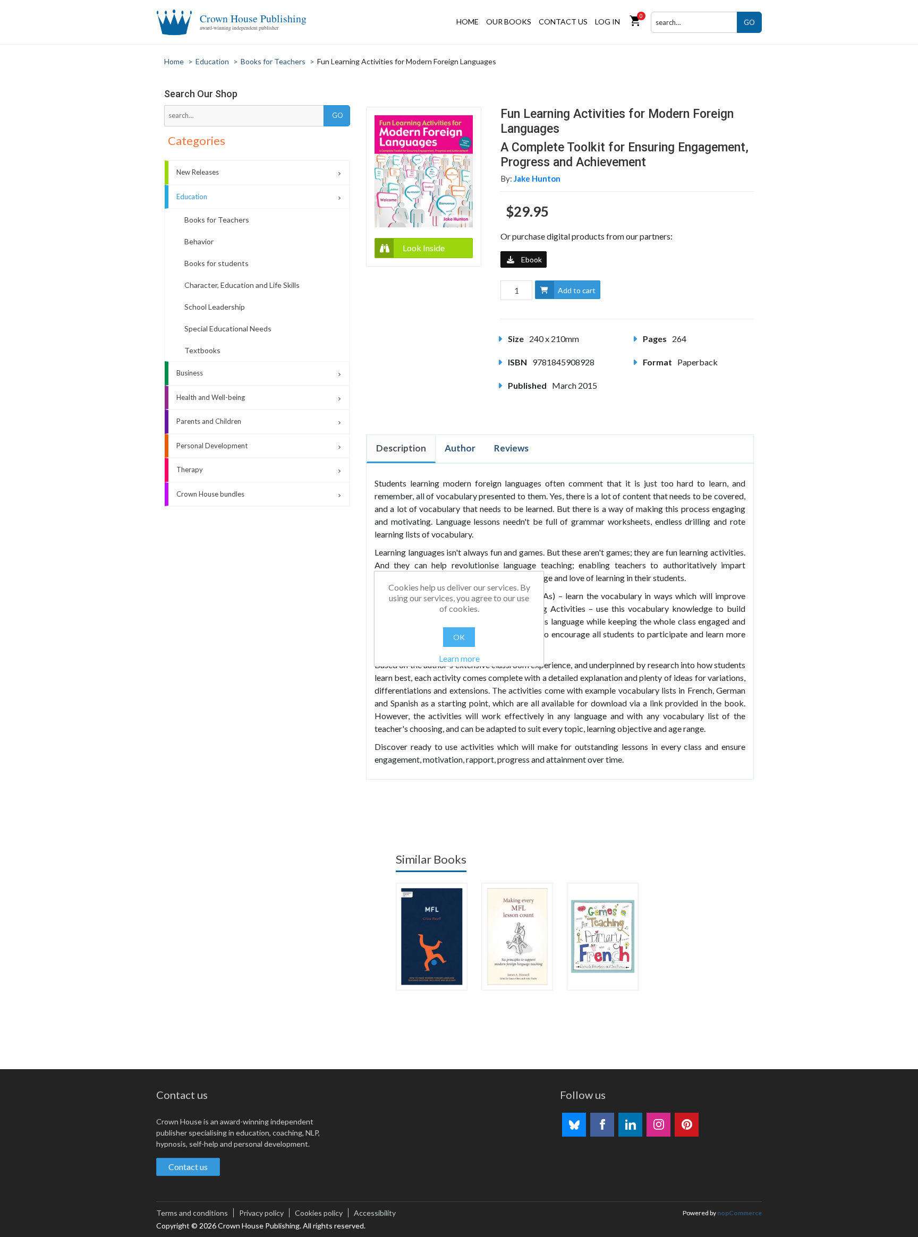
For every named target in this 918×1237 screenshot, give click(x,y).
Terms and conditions (192, 1212)
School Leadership (214, 306)
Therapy (189, 469)
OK (459, 637)
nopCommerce (739, 1213)
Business (189, 373)
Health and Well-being (210, 397)
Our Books (508, 21)
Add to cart (577, 290)
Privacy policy (261, 1212)
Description (401, 448)
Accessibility (375, 1212)
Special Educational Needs (227, 328)
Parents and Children (208, 421)
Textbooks (202, 350)
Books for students (216, 263)
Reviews (511, 448)
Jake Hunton (537, 178)
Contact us (563, 21)
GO (749, 22)
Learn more (459, 658)
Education (191, 196)
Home (467, 21)
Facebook (602, 1125)
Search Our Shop (200, 93)
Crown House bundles (210, 494)
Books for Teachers (216, 219)
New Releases (197, 172)
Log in (607, 21)
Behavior (199, 241)
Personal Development (212, 445)
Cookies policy (319, 1212)
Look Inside (424, 248)
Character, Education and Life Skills (242, 284)
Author (460, 448)
